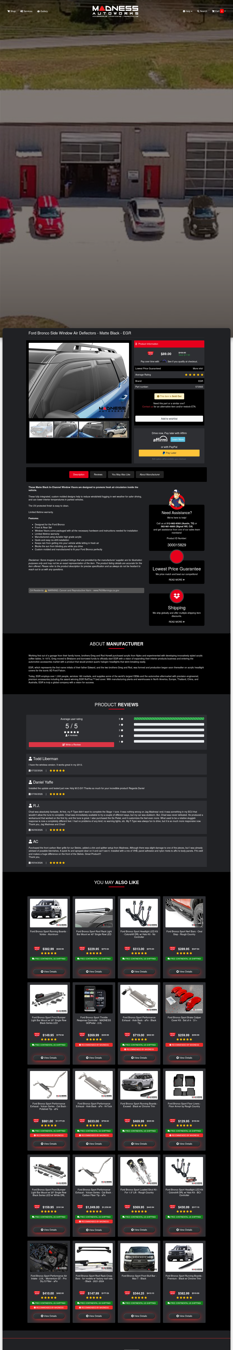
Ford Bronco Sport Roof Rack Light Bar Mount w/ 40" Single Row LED (94, 933)
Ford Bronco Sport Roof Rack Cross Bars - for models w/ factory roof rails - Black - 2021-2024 (94, 1278)
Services (27, 11)
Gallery (44, 11)
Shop (13, 11)
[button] (125, 380)
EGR (200, 380)
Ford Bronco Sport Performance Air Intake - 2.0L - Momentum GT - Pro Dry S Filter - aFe (49, 1278)
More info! (198, 368)
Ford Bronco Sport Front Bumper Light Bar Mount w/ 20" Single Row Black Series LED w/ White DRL (48, 1192)
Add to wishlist (169, 418)
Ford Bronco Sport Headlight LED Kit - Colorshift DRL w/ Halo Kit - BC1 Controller (184, 1192)
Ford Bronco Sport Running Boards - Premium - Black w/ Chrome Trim (184, 1277)
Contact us (147, 406)
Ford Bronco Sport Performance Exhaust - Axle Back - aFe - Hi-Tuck (94, 1105)
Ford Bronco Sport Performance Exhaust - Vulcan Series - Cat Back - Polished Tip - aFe (48, 1106)
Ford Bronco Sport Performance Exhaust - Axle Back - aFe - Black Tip (139, 1020)
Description (78, 474)
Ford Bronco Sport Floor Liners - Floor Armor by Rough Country (184, 1105)
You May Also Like (121, 474)
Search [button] (203, 11)
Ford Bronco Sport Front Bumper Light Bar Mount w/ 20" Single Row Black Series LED (48, 1020)
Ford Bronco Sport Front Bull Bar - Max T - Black (139, 1277)
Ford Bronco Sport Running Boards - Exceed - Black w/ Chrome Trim (139, 1105)
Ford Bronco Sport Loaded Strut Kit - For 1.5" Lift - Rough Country (139, 1191)
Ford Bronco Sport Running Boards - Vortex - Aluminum (48, 933)
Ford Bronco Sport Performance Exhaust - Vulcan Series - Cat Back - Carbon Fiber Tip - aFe (93, 1192)
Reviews (98, 474)
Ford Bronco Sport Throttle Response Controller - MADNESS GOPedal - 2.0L (94, 1020)
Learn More (178, 439)
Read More (176, 579)
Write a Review (73, 744)
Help (188, 11)
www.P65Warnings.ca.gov (106, 590)
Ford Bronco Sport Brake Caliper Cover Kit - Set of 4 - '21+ (184, 1019)
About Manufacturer (150, 474)
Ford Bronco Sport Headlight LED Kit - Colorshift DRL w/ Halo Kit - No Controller (139, 934)
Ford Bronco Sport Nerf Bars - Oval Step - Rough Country (184, 933)
